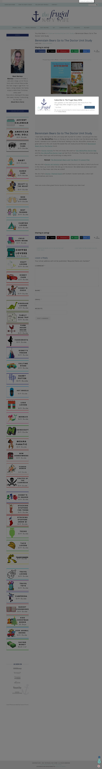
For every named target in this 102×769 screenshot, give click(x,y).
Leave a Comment (47, 43)
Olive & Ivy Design (60, 766)
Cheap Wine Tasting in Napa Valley (85, 248)
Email (38, 299)
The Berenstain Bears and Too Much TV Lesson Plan (70, 160)
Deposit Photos (24, 704)
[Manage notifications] (98, 766)
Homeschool (59, 33)
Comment (40, 266)
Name (38, 290)
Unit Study (70, 33)
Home (50, 33)
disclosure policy (86, 59)
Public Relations (57, 764)
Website (39, 308)
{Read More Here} (17, 102)
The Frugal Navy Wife (51, 16)
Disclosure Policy (45, 764)
